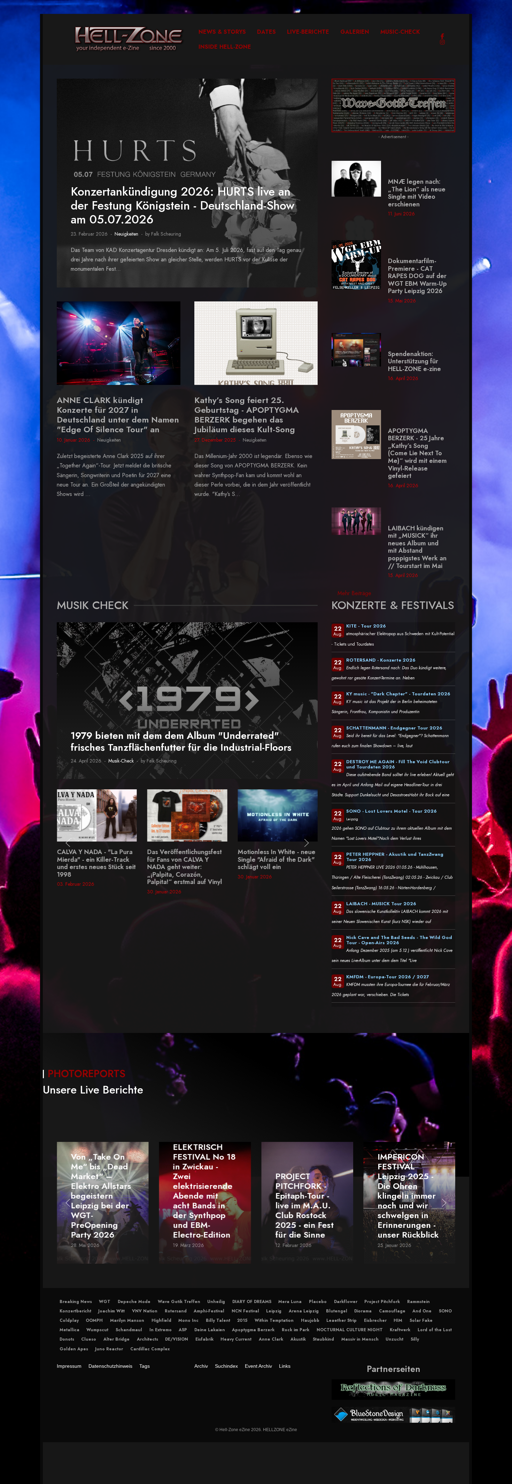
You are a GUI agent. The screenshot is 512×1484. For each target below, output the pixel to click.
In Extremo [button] (160, 1330)
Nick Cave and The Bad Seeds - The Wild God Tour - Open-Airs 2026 (399, 940)
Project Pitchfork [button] (382, 1301)
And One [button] (422, 1311)
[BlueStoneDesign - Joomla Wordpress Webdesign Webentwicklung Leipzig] (393, 1414)
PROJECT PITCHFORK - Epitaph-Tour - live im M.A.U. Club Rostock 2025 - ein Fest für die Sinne (304, 1205)
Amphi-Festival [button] (209, 1311)
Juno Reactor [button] (109, 1349)
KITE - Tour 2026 (366, 626)
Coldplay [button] (69, 1320)
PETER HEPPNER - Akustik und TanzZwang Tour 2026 (394, 857)
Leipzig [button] (273, 1311)
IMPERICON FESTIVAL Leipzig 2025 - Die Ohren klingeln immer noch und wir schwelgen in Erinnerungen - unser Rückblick (408, 1196)
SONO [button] (445, 1311)
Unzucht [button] (394, 1339)
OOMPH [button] (94, 1320)
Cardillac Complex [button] (150, 1349)
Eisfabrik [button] (204, 1339)
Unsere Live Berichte (93, 1090)
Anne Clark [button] (271, 1339)
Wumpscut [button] (97, 1330)
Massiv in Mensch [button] (360, 1339)
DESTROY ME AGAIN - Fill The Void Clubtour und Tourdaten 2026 (398, 764)
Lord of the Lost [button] (435, 1330)
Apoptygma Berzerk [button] (253, 1330)
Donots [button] (67, 1339)
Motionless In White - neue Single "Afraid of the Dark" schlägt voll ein (186, 859)
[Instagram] (442, 42)
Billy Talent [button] (218, 1320)
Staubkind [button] (323, 1339)
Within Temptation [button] (274, 1320)
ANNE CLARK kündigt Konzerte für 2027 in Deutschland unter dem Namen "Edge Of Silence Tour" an (118, 414)
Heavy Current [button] (235, 1339)
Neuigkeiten (126, 233)
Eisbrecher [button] (375, 1320)
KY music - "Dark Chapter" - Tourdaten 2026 (398, 693)
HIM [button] (398, 1320)
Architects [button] (147, 1339)
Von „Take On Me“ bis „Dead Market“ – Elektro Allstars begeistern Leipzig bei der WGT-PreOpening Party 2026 (101, 1196)
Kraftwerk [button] (400, 1330)
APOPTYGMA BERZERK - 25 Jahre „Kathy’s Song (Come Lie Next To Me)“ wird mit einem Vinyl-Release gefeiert (417, 453)
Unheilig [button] (216, 1301)
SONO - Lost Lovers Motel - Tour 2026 (391, 811)
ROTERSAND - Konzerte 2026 (381, 660)
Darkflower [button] (345, 1301)
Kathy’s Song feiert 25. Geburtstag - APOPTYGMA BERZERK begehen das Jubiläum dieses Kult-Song (246, 414)
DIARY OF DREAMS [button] (251, 1301)
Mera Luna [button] (290, 1301)
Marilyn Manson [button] (127, 1320)
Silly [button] (415, 1339)
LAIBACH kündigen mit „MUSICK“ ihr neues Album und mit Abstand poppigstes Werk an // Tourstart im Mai (417, 547)
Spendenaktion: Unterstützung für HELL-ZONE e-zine (414, 361)
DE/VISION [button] (176, 1339)
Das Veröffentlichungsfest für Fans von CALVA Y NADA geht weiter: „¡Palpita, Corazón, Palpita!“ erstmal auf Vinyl (94, 866)
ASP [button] (183, 1330)
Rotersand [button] (176, 1311)
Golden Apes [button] (74, 1349)
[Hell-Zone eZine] (129, 39)
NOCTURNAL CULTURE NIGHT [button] (350, 1330)
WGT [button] (104, 1301)
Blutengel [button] (336, 1311)
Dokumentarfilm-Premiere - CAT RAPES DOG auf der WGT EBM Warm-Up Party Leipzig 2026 (417, 275)
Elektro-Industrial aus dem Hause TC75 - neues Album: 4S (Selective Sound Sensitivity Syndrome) (275, 866)
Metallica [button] (69, 1330)
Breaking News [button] (76, 1301)
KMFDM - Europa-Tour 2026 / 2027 (387, 976)
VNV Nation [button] (144, 1311)
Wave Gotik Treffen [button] (179, 1301)
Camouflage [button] (392, 1311)
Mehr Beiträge (354, 593)
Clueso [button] (88, 1339)
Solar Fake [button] (421, 1320)
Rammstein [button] (418, 1301)
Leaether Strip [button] (341, 1320)
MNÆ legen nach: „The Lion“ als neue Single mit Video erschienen (416, 193)
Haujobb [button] (310, 1320)
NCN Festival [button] (245, 1311)
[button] (68, 843)
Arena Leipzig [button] (304, 1311)
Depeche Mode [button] (134, 1301)
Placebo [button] (318, 1301)
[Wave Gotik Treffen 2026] (393, 105)
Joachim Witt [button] (111, 1311)
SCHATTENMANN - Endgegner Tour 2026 (394, 728)
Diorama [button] (363, 1311)
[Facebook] (442, 36)
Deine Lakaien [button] (209, 1330)
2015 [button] (242, 1320)
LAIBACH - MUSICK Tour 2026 (381, 903)
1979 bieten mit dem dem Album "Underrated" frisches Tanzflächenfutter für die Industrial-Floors (181, 741)
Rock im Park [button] (295, 1330)
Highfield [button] (161, 1320)
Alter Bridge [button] (116, 1339)
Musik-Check (121, 760)
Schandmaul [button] (129, 1330)
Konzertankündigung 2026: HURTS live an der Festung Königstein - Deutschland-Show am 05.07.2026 (182, 205)
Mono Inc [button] (188, 1320)
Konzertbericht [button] (75, 1311)
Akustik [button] (298, 1339)
